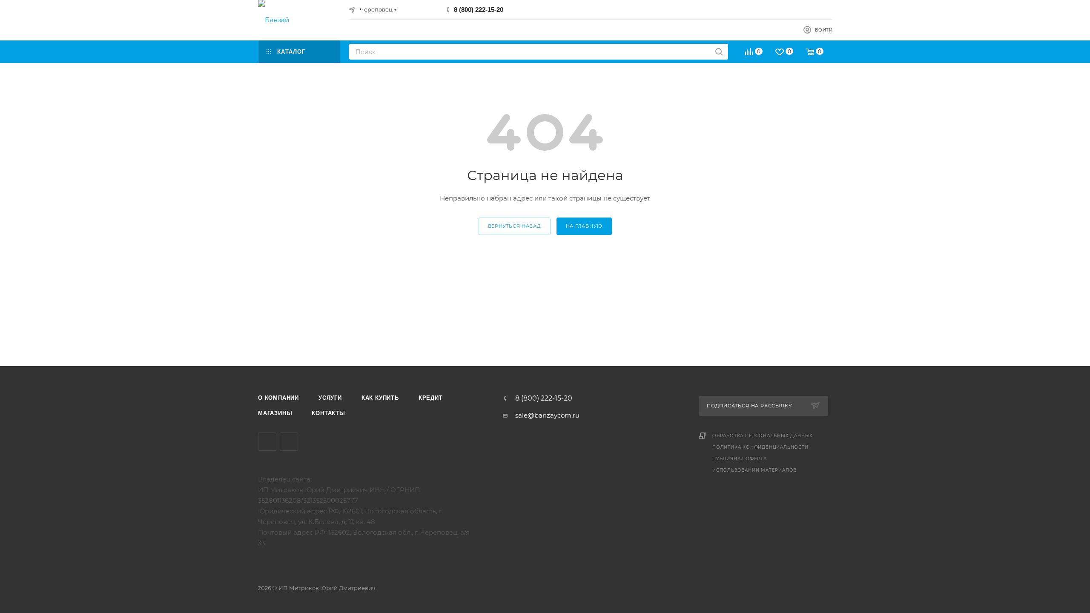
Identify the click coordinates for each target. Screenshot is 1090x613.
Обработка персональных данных (762, 435)
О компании (278, 398)
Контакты (328, 413)
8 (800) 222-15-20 (478, 9)
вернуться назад (514, 226)
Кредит (431, 398)
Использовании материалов (754, 470)
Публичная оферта (739, 458)
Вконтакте (267, 442)
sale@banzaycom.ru (547, 415)
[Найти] (719, 52)
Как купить (380, 398)
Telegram (289, 442)
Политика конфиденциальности (760, 447)
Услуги (330, 398)
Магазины (275, 413)
